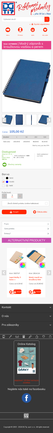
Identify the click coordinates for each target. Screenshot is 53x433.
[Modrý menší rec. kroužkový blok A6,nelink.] (36, 257)
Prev (4, 120)
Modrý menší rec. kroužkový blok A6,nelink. (36, 279)
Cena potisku (9, 228)
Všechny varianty (14, 164)
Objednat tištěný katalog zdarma (26, 381)
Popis (6, 224)
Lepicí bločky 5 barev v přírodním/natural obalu (16, 280)
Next (49, 120)
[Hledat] (47, 19)
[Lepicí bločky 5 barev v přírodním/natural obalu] (16, 257)
